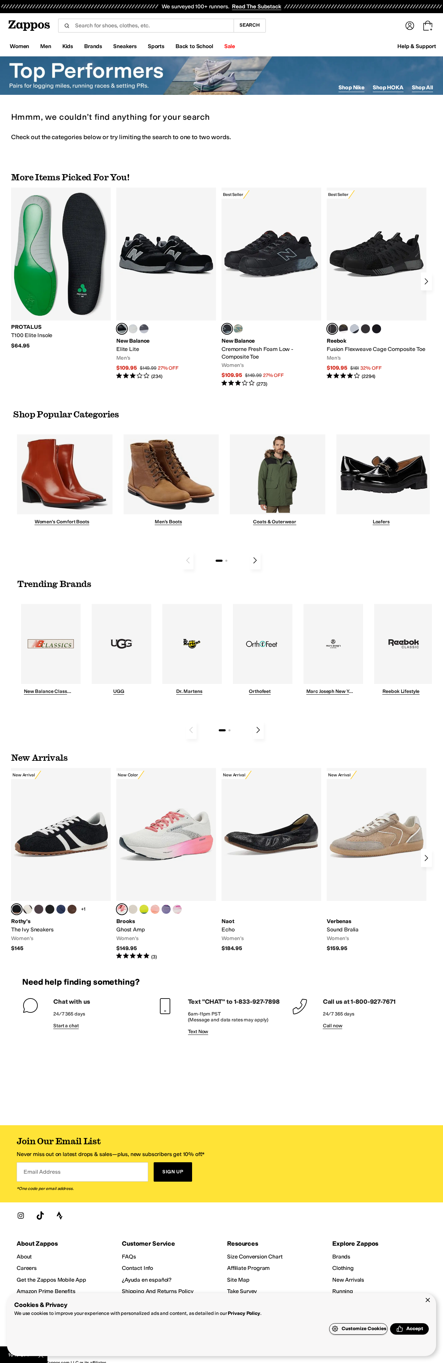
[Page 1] (219, 561)
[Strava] (59, 1215)
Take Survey (242, 1291)
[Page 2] (226, 561)
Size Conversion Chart (255, 1256)
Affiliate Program (248, 1268)
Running (342, 1291)
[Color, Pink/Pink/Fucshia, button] (177, 909)
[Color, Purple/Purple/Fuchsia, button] (166, 909)
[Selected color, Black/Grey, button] (227, 328)
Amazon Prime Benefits (46, 1291)
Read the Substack (256, 6)
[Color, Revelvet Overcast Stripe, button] (60, 909)
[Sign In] (409, 26)
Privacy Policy (244, 1313)
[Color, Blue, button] (132, 328)
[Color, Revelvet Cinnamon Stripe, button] (72, 909)
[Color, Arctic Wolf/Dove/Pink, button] (132, 909)
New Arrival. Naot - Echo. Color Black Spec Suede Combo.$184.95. (271, 860)
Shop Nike (351, 87)
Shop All (422, 87)
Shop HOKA (388, 87)
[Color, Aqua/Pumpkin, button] (238, 328)
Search (249, 25)
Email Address (42, 1171)
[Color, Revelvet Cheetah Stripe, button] (27, 909)
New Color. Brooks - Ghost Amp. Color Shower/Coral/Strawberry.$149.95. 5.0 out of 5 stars (166, 864)
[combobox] (146, 26)
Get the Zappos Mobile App (51, 1279)
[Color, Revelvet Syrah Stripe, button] (38, 909)
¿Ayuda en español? (147, 1279)
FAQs (129, 1256)
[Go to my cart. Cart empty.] (428, 26)
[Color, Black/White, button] (376, 328)
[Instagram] (20, 1215)
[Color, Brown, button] (343, 328)
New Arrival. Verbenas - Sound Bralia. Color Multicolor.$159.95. (376, 860)
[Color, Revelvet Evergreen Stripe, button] (49, 909)
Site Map (238, 1279)
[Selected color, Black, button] (121, 328)
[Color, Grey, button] (144, 328)
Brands (341, 1256)
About (24, 1256)
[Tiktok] (40, 1215)
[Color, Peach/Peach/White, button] (155, 909)
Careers (27, 1268)
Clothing (343, 1268)
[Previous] (187, 560)
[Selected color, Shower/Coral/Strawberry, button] (121, 909)
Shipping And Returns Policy (157, 1291)
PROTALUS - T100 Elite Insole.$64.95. (61, 268)
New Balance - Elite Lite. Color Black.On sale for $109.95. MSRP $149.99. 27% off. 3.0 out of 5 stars (166, 284)
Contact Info (137, 1268)
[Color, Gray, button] (354, 328)
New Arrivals (348, 1279)
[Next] (426, 281)
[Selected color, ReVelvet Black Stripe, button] (16, 909)
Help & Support (416, 46)
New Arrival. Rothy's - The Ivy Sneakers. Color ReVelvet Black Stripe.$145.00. (61, 860)
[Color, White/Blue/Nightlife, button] (144, 909)
